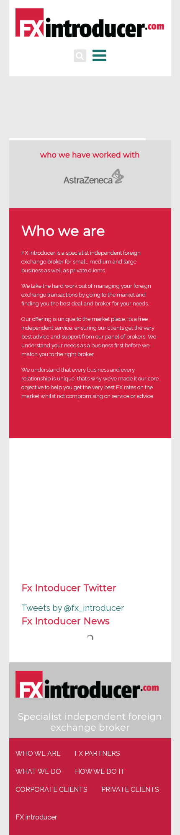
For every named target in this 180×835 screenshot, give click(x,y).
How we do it (100, 772)
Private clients (130, 790)
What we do (38, 772)
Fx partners (97, 753)
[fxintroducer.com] (90, 25)
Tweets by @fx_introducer (72, 608)
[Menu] (99, 55)
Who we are (38, 753)
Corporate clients (51, 790)
